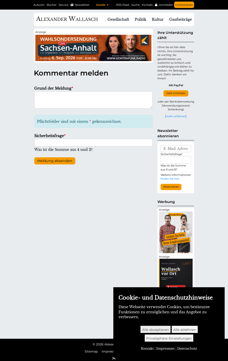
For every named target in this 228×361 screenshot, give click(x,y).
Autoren (39, 4)
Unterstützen (184, 4)
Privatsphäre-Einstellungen (169, 338)
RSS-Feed (122, 4)
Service (63, 4)
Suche (135, 4)
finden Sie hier (170, 178)
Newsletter (82, 4)
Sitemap (91, 351)
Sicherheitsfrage (50, 135)
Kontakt (147, 4)
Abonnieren (171, 186)
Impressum (111, 351)
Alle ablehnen (184, 330)
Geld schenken (176, 93)
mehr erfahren (175, 116)
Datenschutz (187, 349)
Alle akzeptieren (155, 330)
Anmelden (166, 4)
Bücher (52, 4)
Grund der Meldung (53, 88)
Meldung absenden (54, 161)
